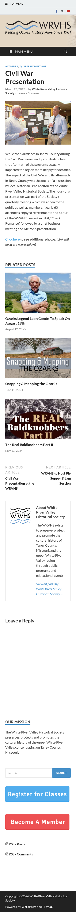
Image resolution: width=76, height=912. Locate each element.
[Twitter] (62, 11)
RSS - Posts (16, 844)
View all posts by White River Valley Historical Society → (50, 589)
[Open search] (65, 51)
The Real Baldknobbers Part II (29, 444)
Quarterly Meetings (33, 66)
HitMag (47, 906)
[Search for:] (38, 773)
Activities (11, 66)
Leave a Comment (29, 93)
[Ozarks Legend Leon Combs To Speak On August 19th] (38, 294)
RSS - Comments (20, 854)
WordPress (29, 906)
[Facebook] (56, 11)
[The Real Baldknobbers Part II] (38, 420)
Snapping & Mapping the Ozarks (31, 384)
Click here (12, 239)
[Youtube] (68, 11)
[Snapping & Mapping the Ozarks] (38, 359)
